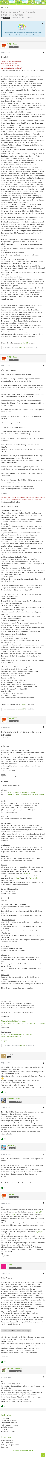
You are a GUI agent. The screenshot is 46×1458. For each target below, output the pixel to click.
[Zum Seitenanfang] (43, 1455)
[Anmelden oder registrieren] (38, 3)
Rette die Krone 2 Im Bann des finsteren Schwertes (26, 794)
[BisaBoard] (5, 3)
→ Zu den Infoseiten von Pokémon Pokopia (23, 35)
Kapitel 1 (4, 1034)
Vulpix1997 (17, 18)
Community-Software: (23, 1451)
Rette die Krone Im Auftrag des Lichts (21, 792)
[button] (43, 3)
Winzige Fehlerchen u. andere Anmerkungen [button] (16, 1331)
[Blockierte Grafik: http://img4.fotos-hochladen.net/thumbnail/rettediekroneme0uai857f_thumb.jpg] (23, 1023)
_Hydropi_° (24, 704)
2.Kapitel (4, 1041)
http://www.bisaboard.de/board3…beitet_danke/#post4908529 (17, 1035)
